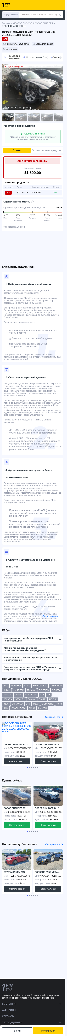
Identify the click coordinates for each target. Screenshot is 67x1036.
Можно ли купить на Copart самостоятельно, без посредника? (25, 649)
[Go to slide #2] (21, 117)
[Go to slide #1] (8, 117)
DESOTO (7, 695)
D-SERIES (44, 690)
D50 (28, 704)
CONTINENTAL (19, 708)
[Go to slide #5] (60, 117)
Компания (9, 1004)
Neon (59, 704)
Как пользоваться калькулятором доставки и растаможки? (30, 658)
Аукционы (9, 1010)
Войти (17, 1030)
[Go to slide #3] (34, 117)
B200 (35, 704)
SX (48, 695)
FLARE (42, 699)
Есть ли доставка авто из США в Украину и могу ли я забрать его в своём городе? (30, 668)
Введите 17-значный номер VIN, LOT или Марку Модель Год (40, 15)
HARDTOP (19, 690)
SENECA (56, 690)
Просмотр (26, 107)
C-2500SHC (47, 704)
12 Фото (12, 107)
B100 (5, 704)
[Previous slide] (7, 85)
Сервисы (8, 1016)
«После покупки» (50, 616)
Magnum (31, 690)
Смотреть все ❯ (54, 717)
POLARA (7, 699)
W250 (32, 708)
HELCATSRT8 (40, 685)
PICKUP (53, 699)
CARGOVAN (56, 685)
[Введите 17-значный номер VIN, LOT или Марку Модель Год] (60, 14)
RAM (5, 708)
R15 (42, 695)
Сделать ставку (17, 761)
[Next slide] (58, 85)
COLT (27, 685)
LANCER (42, 708)
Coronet (31, 699)
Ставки (17, 150)
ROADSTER (31, 695)
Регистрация (48, 1030)
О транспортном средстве (46, 150)
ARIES (18, 695)
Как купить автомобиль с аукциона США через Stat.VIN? (28, 639)
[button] (10, 15)
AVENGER (16, 685)
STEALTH (19, 699)
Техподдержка (12, 1022)
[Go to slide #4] (47, 117)
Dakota (6, 690)
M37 (5, 685)
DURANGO (17, 704)
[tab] (27, 767)
